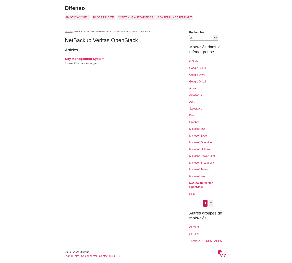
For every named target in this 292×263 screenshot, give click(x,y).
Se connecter (89, 256)
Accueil (68, 31)
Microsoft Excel (198, 135)
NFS (192, 193)
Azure (192, 88)
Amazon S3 (196, 95)
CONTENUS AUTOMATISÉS (135, 17)
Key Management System (84, 59)
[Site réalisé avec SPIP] (222, 254)
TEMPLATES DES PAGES (205, 241)
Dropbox (194, 122)
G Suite (193, 61)
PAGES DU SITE (103, 17)
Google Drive (197, 74)
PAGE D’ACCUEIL (77, 17)
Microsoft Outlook (199, 149)
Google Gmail (197, 81)
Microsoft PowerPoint (202, 155)
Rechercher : (197, 32)
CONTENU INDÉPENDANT (174, 17)
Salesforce (195, 108)
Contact (103, 256)
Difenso (75, 8)
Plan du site (72, 256)
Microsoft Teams (199, 169)
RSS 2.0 (115, 256)
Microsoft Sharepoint (201, 162)
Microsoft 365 (197, 128)
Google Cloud (197, 68)
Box (191, 115)
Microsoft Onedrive (200, 142)
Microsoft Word (198, 176)
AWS (192, 101)
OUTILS (194, 227)
